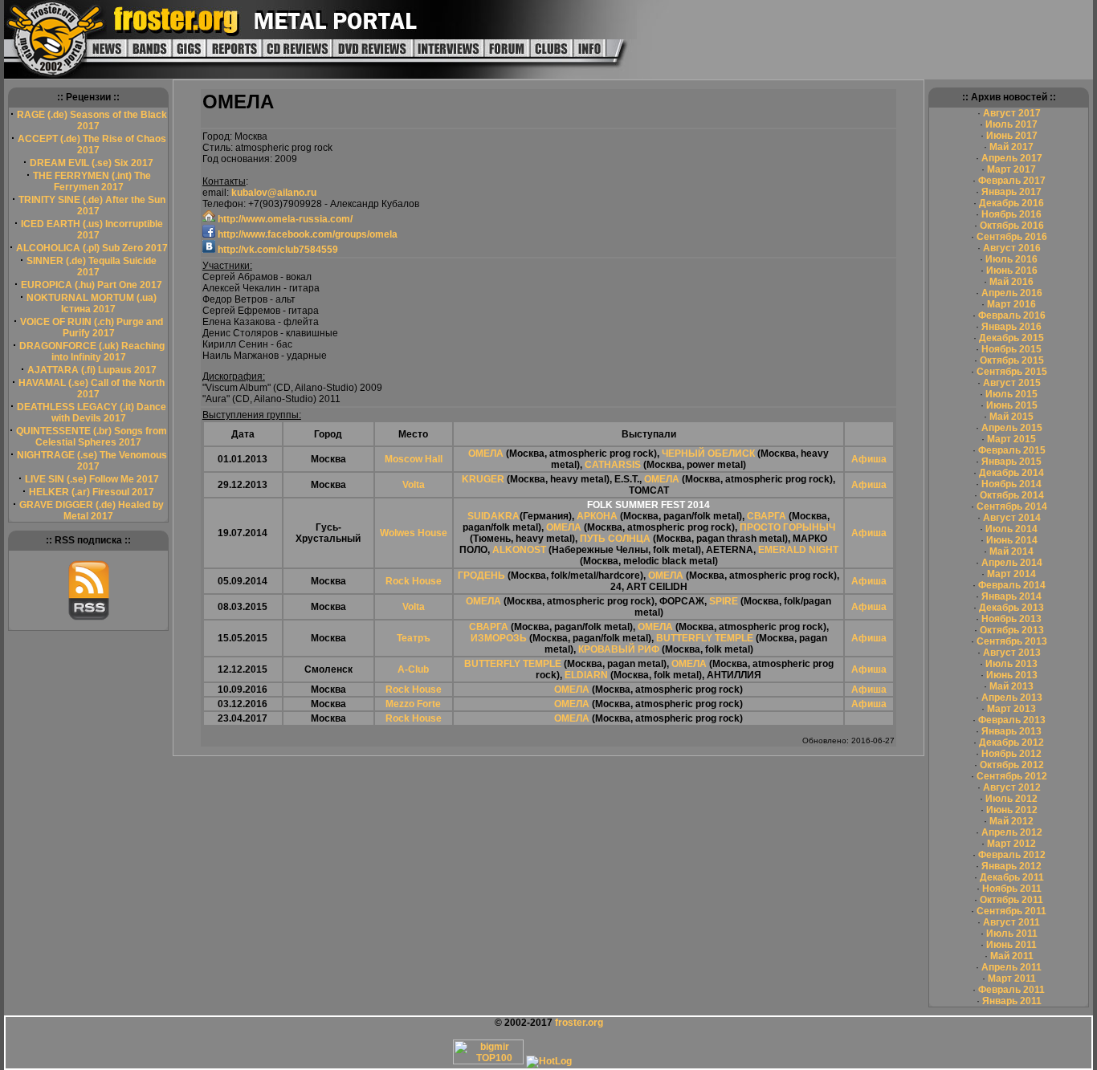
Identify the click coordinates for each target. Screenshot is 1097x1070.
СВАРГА (766, 516)
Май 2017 (1011, 147)
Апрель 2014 (1011, 562)
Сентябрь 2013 (1012, 641)
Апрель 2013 (1011, 697)
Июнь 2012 (1012, 810)
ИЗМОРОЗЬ (499, 638)
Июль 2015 (1011, 394)
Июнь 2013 (1012, 675)
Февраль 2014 (1012, 585)
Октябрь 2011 (1011, 899)
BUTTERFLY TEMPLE (704, 638)
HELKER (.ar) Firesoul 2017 (91, 492)
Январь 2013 (1011, 731)
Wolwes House (413, 533)
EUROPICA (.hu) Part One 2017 (91, 285)
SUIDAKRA (493, 516)
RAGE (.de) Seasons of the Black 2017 (92, 120)
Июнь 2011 (1011, 944)
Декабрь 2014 (1011, 472)
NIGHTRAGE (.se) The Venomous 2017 (92, 461)
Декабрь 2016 (1011, 203)
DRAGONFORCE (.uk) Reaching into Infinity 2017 (92, 351)
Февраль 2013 (1012, 720)
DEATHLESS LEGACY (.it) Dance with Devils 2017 (91, 412)
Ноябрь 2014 (1011, 484)
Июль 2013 (1011, 663)
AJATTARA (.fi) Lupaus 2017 (92, 370)
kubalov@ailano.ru (273, 192)
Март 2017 (1011, 169)
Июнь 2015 (1012, 405)
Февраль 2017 (1012, 180)
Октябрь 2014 (1012, 495)
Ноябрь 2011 (1012, 888)
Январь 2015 (1011, 461)
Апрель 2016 (1011, 293)
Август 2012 (1012, 787)
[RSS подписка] (88, 617)
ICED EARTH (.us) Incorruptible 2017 (92, 229)
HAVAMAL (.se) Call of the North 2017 (91, 388)
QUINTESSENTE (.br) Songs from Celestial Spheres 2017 (91, 436)
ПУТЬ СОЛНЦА (615, 538)
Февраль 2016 (1012, 315)
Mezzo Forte (413, 704)
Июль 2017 (1011, 124)
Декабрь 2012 (1011, 742)
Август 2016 (1012, 248)
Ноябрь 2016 (1011, 214)
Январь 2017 (1011, 191)
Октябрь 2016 (1012, 225)
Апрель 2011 (1011, 967)
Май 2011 (1012, 956)
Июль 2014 (1011, 529)
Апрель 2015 (1011, 427)
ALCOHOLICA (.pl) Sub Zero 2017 (92, 248)
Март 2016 (1011, 304)
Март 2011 (1012, 978)
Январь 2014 (1011, 596)
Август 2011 (1011, 922)
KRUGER (483, 479)
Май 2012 (1011, 821)
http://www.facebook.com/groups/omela (306, 234)
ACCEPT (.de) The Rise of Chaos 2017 (92, 144)
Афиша (869, 459)
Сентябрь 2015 (1012, 371)
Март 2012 (1011, 843)
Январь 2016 (1011, 326)
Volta (413, 484)
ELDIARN (586, 675)
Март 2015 (1011, 439)
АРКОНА (597, 516)
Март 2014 (1011, 574)
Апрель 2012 (1011, 832)
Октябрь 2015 (1012, 360)
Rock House (413, 581)
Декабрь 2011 (1012, 877)
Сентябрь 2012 (1012, 776)
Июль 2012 (1011, 798)
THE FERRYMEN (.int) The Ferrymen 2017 (92, 181)
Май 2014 (1011, 551)
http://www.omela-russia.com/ (284, 219)
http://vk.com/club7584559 (276, 249)
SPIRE (723, 601)
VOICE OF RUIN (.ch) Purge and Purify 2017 (91, 327)
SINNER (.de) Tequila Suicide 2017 (92, 266)
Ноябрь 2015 (1011, 349)
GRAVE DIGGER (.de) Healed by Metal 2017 (91, 510)
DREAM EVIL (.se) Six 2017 (91, 163)
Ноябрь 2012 (1011, 753)
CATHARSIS (613, 464)
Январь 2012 (1011, 866)
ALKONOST (519, 549)
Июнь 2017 (1012, 135)
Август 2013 (1012, 652)
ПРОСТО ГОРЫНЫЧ (787, 527)
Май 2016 (1011, 281)
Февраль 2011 (1011, 989)
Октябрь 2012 (1012, 765)
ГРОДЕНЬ (481, 575)
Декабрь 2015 (1011, 338)
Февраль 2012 (1012, 854)
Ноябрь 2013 (1011, 619)
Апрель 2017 (1011, 158)
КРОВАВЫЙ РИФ (618, 649)
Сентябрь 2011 (1011, 911)
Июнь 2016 (1012, 270)
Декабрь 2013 (1011, 607)
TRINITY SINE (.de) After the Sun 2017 (91, 205)
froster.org (579, 1022)
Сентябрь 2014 (1012, 506)
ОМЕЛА (486, 453)
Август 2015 (1012, 383)
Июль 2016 (1011, 259)
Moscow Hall (413, 459)
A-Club (413, 669)
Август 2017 (1012, 113)
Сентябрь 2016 (1012, 236)
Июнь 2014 (1012, 540)
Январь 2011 (1012, 1001)
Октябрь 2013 (1012, 630)
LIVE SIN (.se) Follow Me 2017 (92, 479)
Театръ (413, 638)
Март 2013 (1011, 708)
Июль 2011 (1012, 933)
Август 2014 (1012, 517)
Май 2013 (1011, 686)
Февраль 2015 (1012, 450)
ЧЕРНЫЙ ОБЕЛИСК (708, 453)
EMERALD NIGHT (798, 549)
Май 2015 (1011, 416)
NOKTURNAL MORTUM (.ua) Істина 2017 (92, 303)
